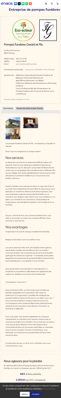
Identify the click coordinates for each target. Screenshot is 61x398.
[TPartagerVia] (30, 3)
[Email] (22, 3)
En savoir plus (49, 388)
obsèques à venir (22, 99)
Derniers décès (10, 99)
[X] (19, 3)
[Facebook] (15, 3)
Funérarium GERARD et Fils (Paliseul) (40, 69)
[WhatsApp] (26, 3)
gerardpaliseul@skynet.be (26, 64)
